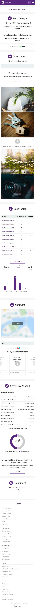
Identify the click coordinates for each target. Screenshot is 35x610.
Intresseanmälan (6, 559)
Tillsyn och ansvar (6, 536)
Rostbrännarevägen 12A (8, 243)
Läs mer (17, 471)
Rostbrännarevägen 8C (8, 228)
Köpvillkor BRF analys (7, 599)
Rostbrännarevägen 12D (8, 254)
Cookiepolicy (5, 597)
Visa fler (17, 261)
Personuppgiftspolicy (7, 594)
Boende (18, 487)
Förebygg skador (6, 539)
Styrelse (24, 487)
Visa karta (17, 323)
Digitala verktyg (6, 516)
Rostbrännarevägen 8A (8, 220)
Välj (3, 66)
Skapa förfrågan (6, 541)
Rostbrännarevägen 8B (8, 224)
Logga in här (17, 81)
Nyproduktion (5, 556)
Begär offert (5, 524)
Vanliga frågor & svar (7, 574)
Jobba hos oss (5, 589)
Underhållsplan (6, 518)
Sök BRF (18, 503)
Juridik (3, 521)
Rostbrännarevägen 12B (8, 246)
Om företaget (5, 584)
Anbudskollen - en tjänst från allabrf (11, 569)
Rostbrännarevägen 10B (8, 235)
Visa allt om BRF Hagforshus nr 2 (17, 9)
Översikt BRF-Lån (6, 548)
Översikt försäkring (7, 531)
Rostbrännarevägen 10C (8, 239)
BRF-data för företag (7, 571)
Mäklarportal (5, 576)
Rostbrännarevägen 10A (8, 231)
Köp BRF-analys (6, 566)
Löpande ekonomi (6, 513)
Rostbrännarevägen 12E (8, 258)
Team (3, 586)
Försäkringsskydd (6, 533)
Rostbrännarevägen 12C (8, 250)
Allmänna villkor (6, 591)
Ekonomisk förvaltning (7, 511)
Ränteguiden (5, 551)
